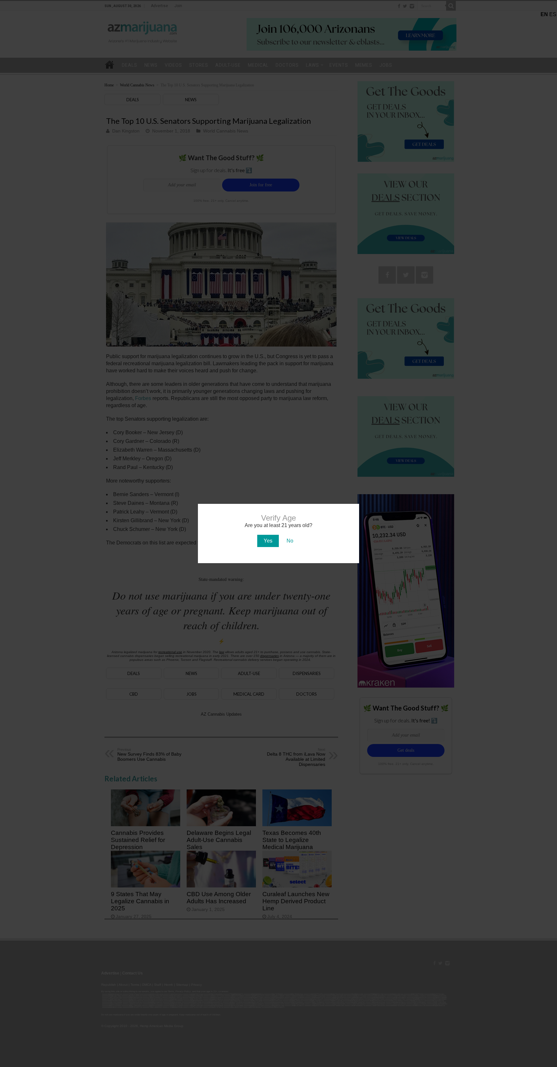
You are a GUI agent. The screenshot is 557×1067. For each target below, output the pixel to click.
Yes (268, 540)
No (290, 540)
